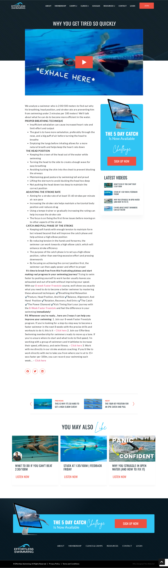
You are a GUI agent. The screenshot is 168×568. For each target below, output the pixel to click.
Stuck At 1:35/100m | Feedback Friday (125, 192)
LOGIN (132, 6)
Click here (61, 330)
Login (139, 546)
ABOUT (48, 6)
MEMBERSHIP (60, 6)
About (60, 546)
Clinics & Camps (94, 546)
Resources (112, 546)
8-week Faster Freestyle (48, 285)
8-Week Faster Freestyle (42, 308)
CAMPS (72, 6)
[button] (28, 371)
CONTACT (123, 6)
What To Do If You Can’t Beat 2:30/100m (125, 185)
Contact (127, 546)
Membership (75, 546)
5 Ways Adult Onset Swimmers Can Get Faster (125, 208)
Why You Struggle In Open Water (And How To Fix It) (127, 200)
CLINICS (84, 6)
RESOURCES (108, 6)
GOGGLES (96, 6)
